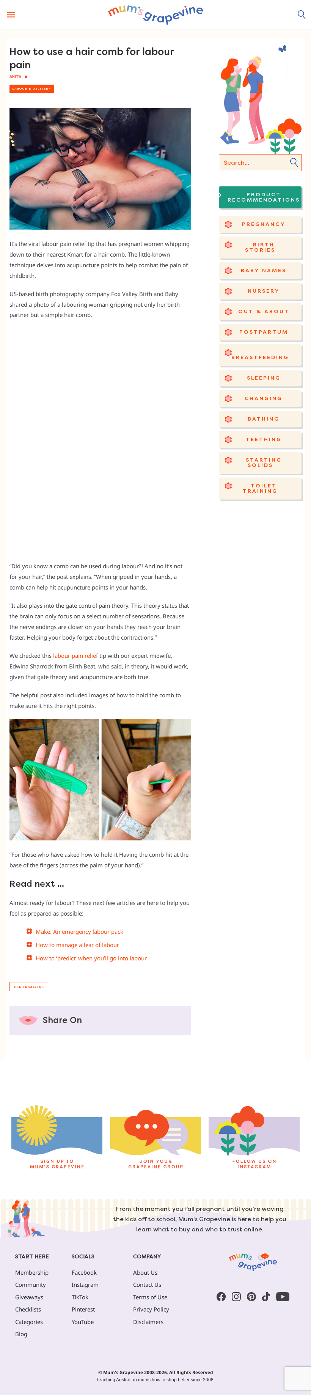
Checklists (28, 1309)
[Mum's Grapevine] (155, 15)
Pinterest (83, 1309)
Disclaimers (148, 1322)
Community (30, 1284)
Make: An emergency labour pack (79, 931)
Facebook (84, 1272)
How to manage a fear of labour (77, 945)
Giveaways (29, 1297)
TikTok (80, 1297)
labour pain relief (75, 655)
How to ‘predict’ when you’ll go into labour (91, 958)
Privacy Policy (151, 1309)
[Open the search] (302, 14)
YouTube (83, 1322)
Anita (15, 76)
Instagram (85, 1284)
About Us (145, 1272)
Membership (32, 1272)
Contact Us (147, 1284)
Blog (21, 1334)
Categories (29, 1322)
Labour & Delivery (32, 88)
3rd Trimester (29, 986)
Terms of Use (150, 1297)
